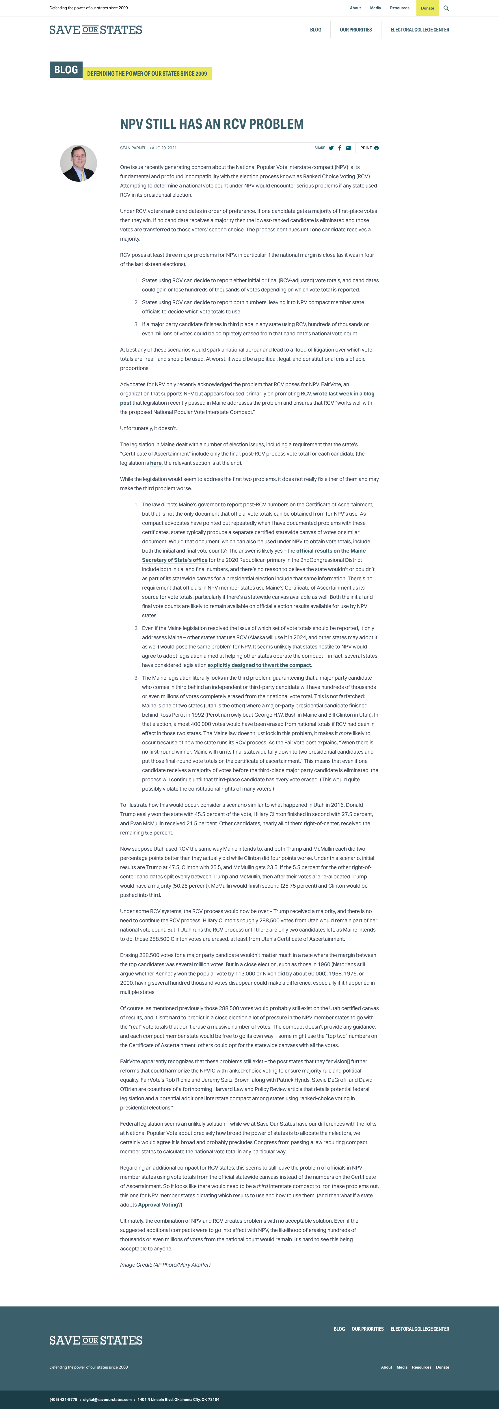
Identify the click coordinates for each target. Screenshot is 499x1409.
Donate (427, 8)
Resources (421, 1367)
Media (402, 1367)
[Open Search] (446, 8)
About (386, 1367)
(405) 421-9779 (63, 1399)
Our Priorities (356, 29)
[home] (96, 29)
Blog (315, 29)
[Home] (96, 1340)
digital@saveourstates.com (107, 1399)
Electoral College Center (420, 29)
